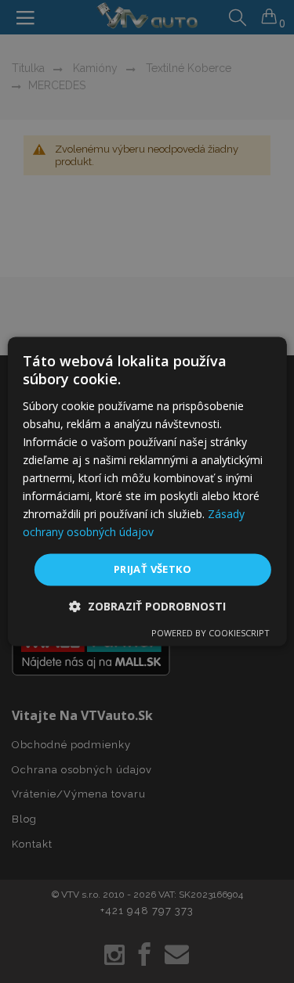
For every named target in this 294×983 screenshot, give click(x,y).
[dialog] (146, 491)
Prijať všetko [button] (152, 569)
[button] (147, 607)
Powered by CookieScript (210, 633)
